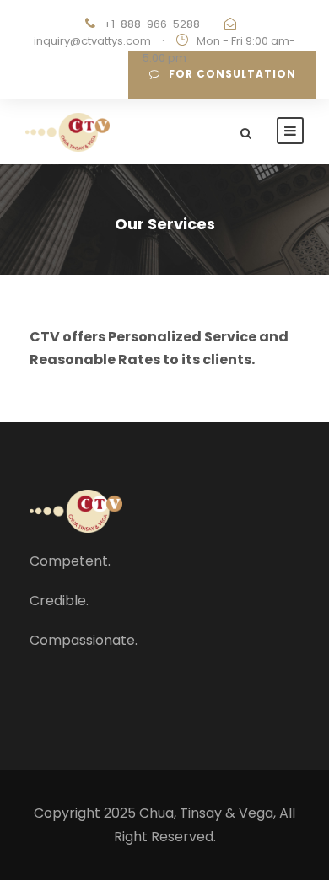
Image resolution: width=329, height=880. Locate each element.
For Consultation (232, 74)
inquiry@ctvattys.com (92, 41)
